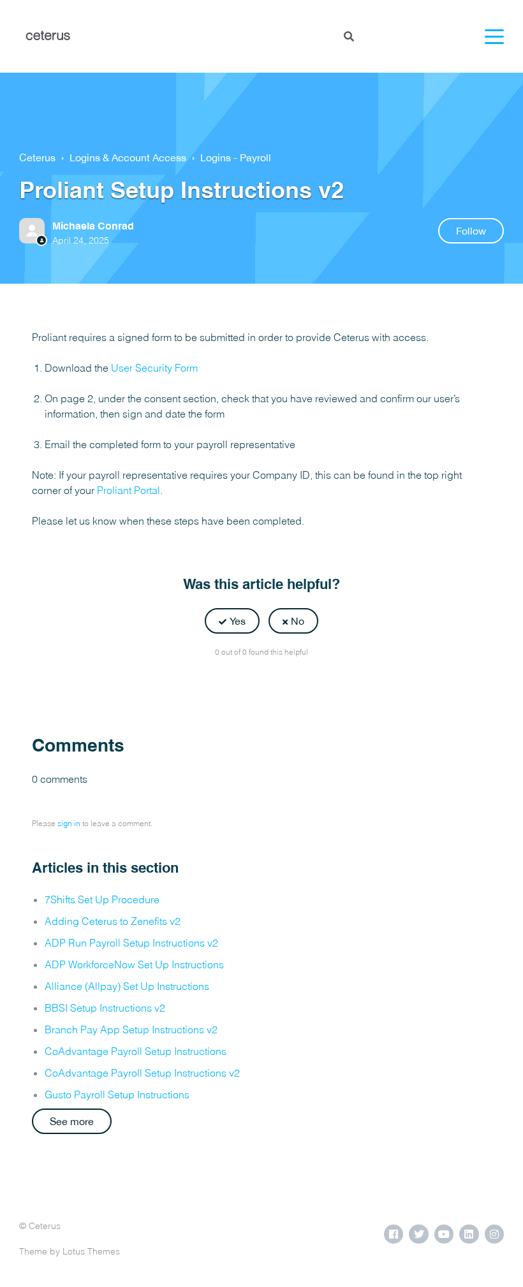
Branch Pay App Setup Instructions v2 (131, 1029)
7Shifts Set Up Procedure (102, 899)
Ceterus (37, 157)
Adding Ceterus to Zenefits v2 (112, 921)
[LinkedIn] (289, 683)
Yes (238, 621)
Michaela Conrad (93, 226)
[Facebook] (233, 683)
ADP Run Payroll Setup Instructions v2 (131, 942)
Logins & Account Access (128, 157)
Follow (471, 230)
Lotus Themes (91, 1251)
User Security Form (154, 367)
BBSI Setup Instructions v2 (105, 1007)
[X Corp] (261, 683)
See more (72, 1121)
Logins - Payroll (235, 157)
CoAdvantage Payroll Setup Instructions (135, 1051)
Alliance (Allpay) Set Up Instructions (127, 986)
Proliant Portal (128, 490)
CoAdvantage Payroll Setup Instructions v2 (142, 1072)
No (297, 621)
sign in (68, 823)
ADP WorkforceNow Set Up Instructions (134, 964)
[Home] (48, 36)
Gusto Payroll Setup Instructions (117, 1094)
